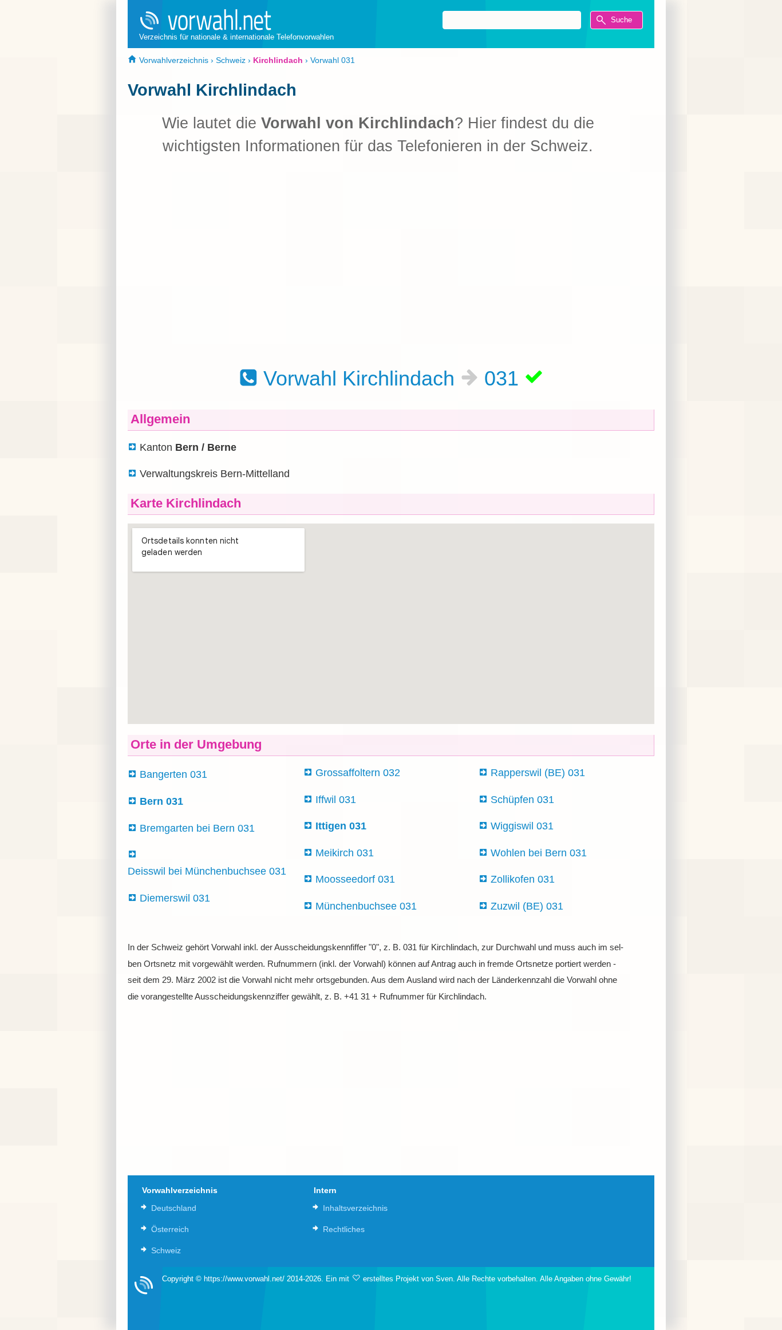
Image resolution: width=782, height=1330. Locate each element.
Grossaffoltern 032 (357, 772)
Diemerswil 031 (175, 898)
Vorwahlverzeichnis (172, 60)
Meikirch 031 (344, 853)
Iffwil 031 (335, 799)
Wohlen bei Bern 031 (539, 853)
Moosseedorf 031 (355, 879)
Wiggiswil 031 (522, 826)
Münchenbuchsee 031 (366, 906)
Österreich (170, 1229)
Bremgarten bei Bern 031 (197, 828)
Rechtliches (344, 1229)
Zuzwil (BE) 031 (527, 906)
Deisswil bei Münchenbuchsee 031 (207, 871)
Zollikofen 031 (523, 879)
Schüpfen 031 (522, 799)
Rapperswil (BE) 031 (538, 772)
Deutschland (173, 1208)
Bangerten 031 (173, 774)
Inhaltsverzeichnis (355, 1208)
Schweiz (231, 60)
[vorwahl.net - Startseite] (236, 19)
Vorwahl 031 (332, 60)
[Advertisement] (378, 260)
